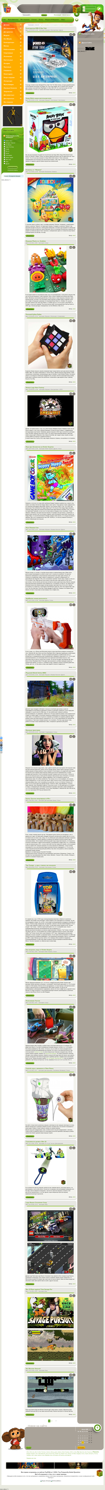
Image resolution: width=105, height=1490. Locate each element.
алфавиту (70, 24)
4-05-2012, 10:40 (33, 800)
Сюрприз (29, 1455)
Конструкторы (54, 30)
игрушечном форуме (50, 1053)
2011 (28, 1452)
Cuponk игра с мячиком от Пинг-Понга (39, 1068)
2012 (31, 1452)
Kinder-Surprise (49, 448)
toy (78, 1452)
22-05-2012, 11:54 (33, 674)
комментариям (64, 24)
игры (51, 1455)
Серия (86, 1453)
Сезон (82, 1453)
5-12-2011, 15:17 (33, 1070)
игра (43, 1455)
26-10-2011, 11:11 (33, 1204)
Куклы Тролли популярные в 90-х (38, 798)
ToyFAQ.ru (48, 1472)
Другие (61, 30)
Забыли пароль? (66, 15)
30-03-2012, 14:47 (33, 867)
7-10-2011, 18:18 (33, 1291)
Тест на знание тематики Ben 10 (54, 1058)
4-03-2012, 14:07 (33, 1002)
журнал (40, 1455)
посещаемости (55, 24)
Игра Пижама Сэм (32, 527)
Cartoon (48, 1452)
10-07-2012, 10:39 (33, 600)
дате (42, 24)
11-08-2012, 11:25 (33, 316)
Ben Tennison (42, 1452)
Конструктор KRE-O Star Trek (36, 28)
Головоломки (61, 316)
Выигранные (48, 171)
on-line (74, 1452)
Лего (37, 1453)
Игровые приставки (33, 730)
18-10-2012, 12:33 (33, 100)
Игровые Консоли (55, 529)
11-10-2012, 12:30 (33, 171)
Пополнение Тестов (33, 1001)
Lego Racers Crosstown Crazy (36, 1202)
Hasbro (59, 1452)
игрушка (47, 1455)
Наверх (97, 1427)
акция (35, 1455)
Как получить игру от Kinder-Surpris (39, 950)
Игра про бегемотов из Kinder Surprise (40, 447)
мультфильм (68, 1455)
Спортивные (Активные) (59, 1070)
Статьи (46, 243)
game (56, 1452)
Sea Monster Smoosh (33, 1368)
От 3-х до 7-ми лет (50, 1143)
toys (81, 1452)
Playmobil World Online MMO (36, 673)
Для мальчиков (48, 800)
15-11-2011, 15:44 (33, 1143)
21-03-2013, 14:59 (33, 30)
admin (73, 92)
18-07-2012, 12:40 (33, 448)
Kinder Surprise (65, 1452)
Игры (46, 1204)
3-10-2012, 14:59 (33, 243)
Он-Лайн (74, 1453)
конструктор (61, 1455)
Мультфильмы (42, 1453)
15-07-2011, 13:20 (33, 1370)
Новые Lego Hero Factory (35, 387)
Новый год (57, 1453)
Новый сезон (64, 1453)
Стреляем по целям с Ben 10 (36, 1141)
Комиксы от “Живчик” (34, 170)
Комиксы (54, 171)
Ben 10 (37, 1452)
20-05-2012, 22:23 (33, 732)
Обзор (69, 1453)
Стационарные (49, 732)
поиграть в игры (38, 1052)
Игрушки (47, 30)
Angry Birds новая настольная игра (38, 98)
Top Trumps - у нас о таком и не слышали (41, 865)
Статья (96, 1453)
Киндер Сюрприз (31, 1453)
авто (33, 1455)
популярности (47, 24)
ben (33, 1452)
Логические (54, 316)
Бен (83, 1452)
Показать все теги (31, 1458)
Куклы (54, 800)
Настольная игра (50, 1453)
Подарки (78, 1453)
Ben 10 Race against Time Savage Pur (39, 1289)
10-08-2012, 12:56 (33, 389)
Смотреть (91, 1453)
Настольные (54, 100)
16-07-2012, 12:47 (33, 529)
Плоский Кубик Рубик (33, 314)
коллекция (55, 1455)
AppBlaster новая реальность (36, 598)
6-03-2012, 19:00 (33, 951)
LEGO (61, 389)
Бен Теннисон (88, 1452)
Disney (52, 1452)
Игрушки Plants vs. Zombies (36, 241)
